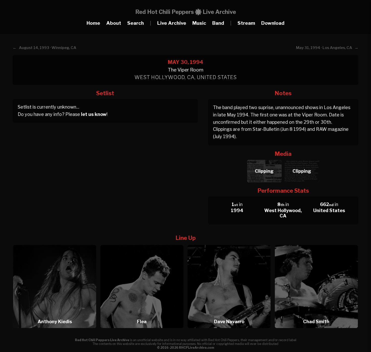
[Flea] (143, 243)
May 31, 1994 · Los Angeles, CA (324, 47)
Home (93, 23)
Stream (246, 23)
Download (272, 23)
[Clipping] (264, 158)
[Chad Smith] (316, 243)
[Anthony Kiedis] (56, 243)
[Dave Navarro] (231, 243)
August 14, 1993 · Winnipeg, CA (47, 47)
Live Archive (171, 23)
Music (199, 23)
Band (218, 23)
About (113, 23)
